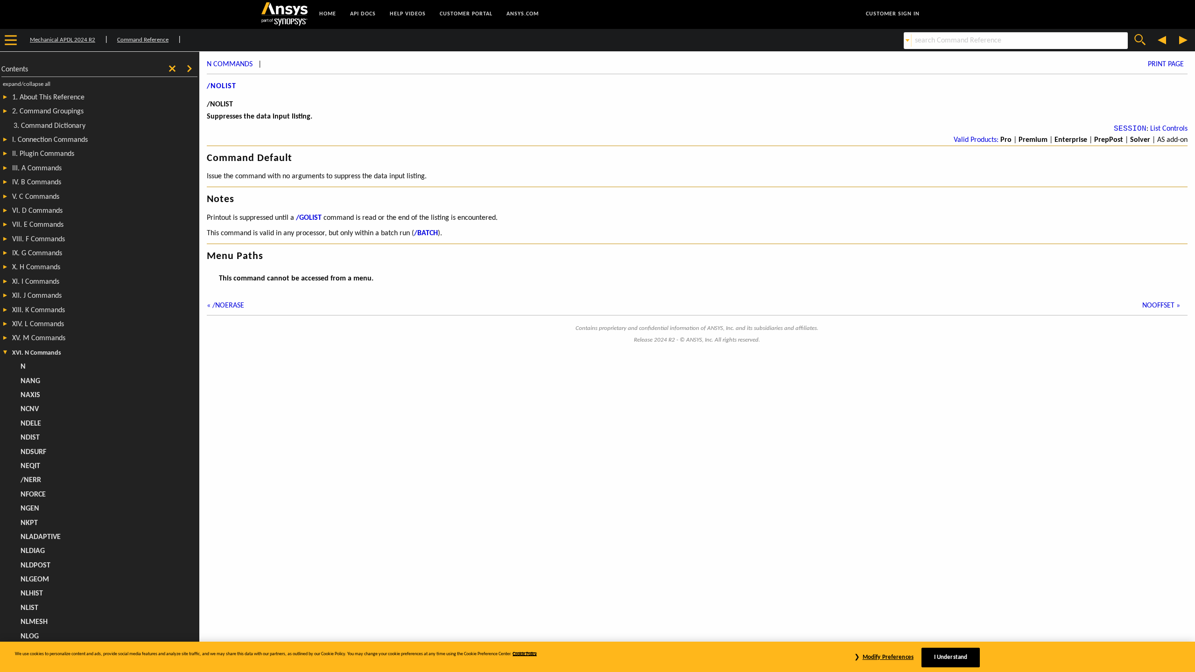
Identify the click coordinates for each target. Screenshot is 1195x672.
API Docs (363, 14)
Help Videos (408, 14)
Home (327, 14)
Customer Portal (466, 14)
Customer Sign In (893, 14)
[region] (597, 657)
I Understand (951, 657)
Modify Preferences (888, 657)
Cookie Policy (525, 654)
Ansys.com (522, 14)
